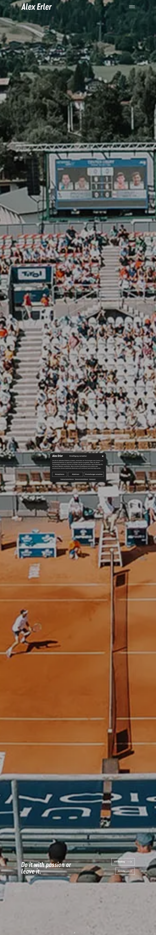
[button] (103, 456)
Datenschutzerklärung (67, 479)
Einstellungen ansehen (94, 474)
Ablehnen (75, 474)
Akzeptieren (59, 474)
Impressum (92, 479)
